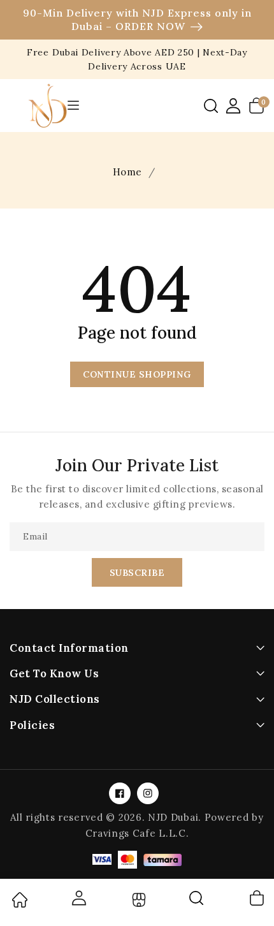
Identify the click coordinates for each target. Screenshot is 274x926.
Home (127, 172)
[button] (211, 106)
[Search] (196, 902)
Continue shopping (137, 374)
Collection (137, 899)
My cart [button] (256, 898)
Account (78, 898)
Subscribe (137, 572)
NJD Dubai (173, 817)
